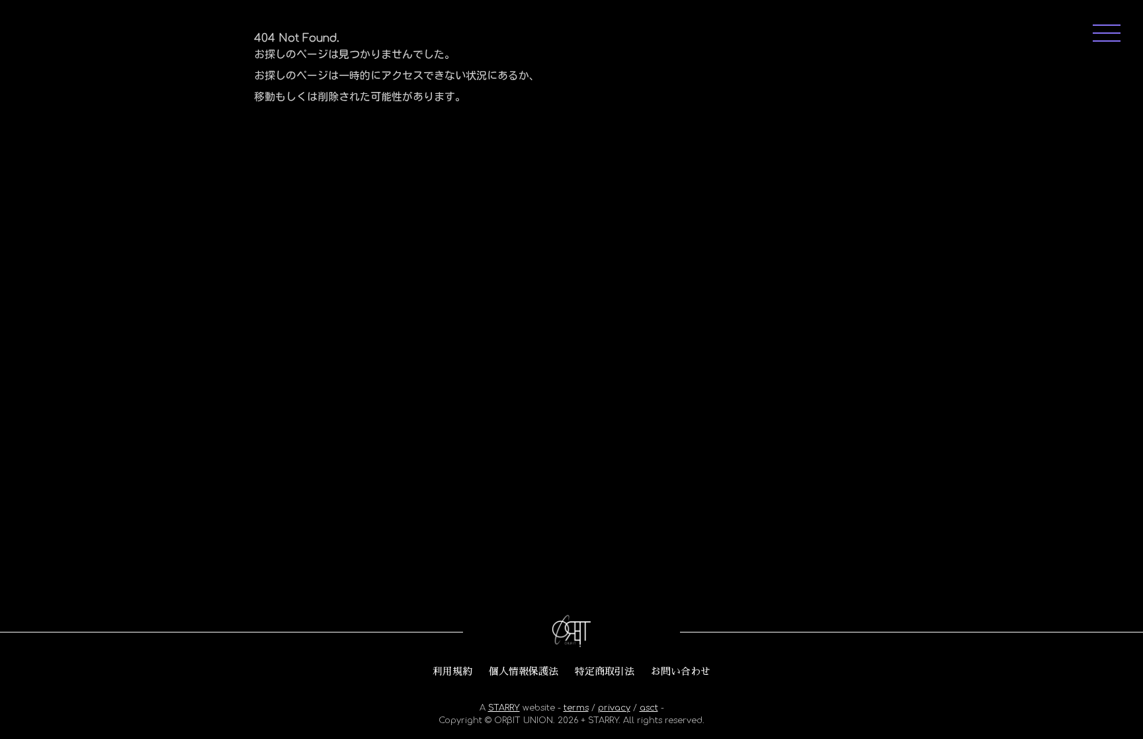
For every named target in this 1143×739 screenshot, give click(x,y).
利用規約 (452, 671)
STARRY (504, 708)
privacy (614, 708)
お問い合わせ (680, 671)
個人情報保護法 (523, 671)
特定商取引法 (604, 671)
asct (649, 708)
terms (576, 708)
